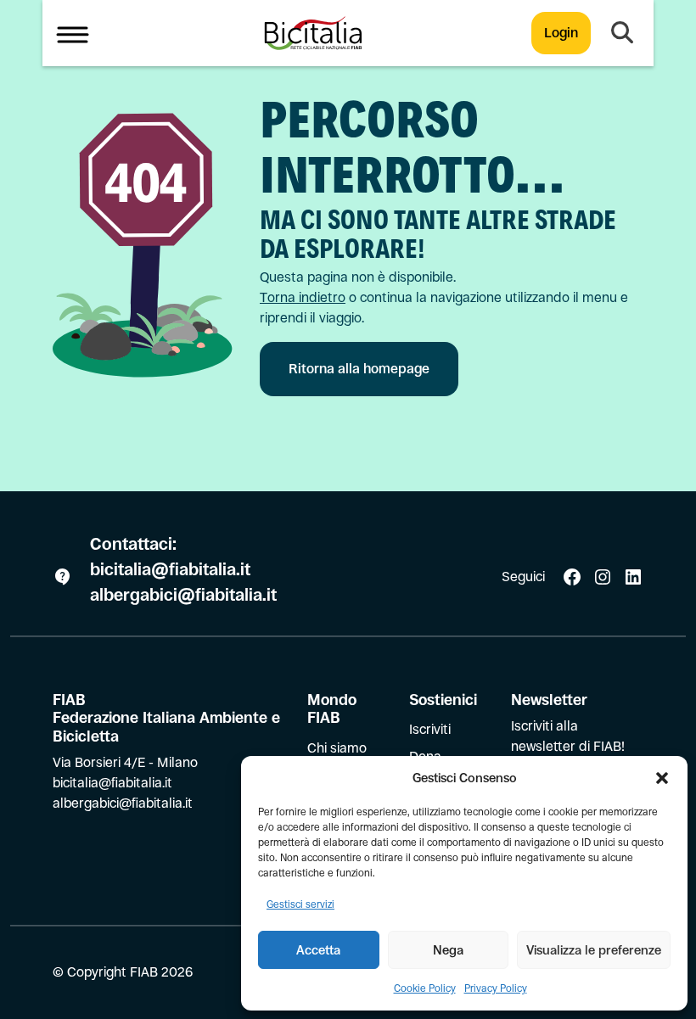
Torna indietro (302, 297)
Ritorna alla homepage (359, 369)
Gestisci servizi (300, 904)
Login (561, 33)
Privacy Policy (495, 988)
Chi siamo (337, 748)
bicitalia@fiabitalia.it (172, 569)
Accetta (318, 950)
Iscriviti (430, 729)
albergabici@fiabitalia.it (183, 595)
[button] (662, 778)
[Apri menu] (72, 33)
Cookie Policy (425, 988)
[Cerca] (622, 33)
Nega (448, 950)
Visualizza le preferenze (593, 950)
